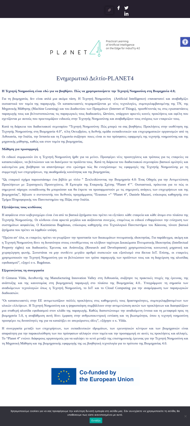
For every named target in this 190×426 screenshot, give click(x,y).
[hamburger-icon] (109, 10)
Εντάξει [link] (96, 420)
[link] (185, 42)
